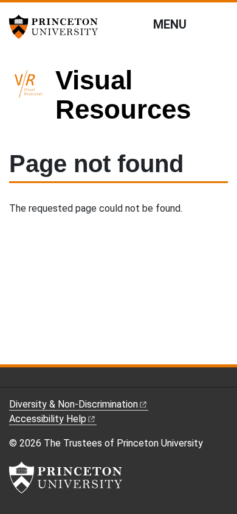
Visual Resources (123, 94)
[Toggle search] (220, 24)
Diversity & (73, 404)
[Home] (32, 100)
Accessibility (47, 419)
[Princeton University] (57, 27)
